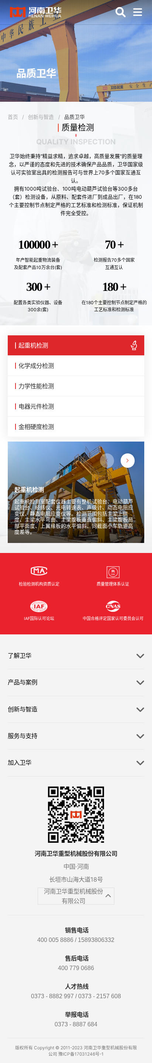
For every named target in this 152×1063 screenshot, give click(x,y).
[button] (128, 460)
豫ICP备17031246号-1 (81, 1054)
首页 (13, 117)
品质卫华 (74, 117)
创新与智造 (41, 117)
